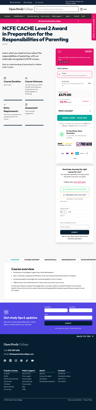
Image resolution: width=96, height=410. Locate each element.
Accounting (7, 389)
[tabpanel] (48, 281)
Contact (76, 16)
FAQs (24, 389)
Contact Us (61, 373)
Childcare (7, 384)
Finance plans (26, 384)
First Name (48, 307)
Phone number (65, 208)
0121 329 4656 (80, 182)
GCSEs (6, 376)
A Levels (6, 373)
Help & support (57, 16)
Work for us (62, 379)
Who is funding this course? (68, 223)
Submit (74, 232)
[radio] (59, 74)
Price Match (62, 381)
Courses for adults (45, 376)
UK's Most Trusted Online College (48, 21)
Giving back (43, 379)
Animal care (8, 381)
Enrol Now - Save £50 (74, 118)
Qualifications (18, 16)
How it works (45, 16)
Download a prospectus (47, 381)
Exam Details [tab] (50, 260)
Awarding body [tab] (68, 260)
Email (62, 215)
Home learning (27, 381)
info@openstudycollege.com (21, 354)
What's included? (65, 111)
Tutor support (26, 376)
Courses (7, 16)
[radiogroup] (74, 79)
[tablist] (48, 259)
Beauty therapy (9, 387)
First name (64, 201)
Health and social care (11, 379)
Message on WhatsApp (76, 189)
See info (85, 101)
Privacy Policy (87, 400)
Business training (33, 16)
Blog (23, 387)
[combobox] (74, 227)
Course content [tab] (32, 260)
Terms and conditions (75, 400)
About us (42, 373)
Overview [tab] (14, 260)
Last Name (73, 307)
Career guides (26, 379)
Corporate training (64, 376)
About (68, 16)
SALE (83, 16)
